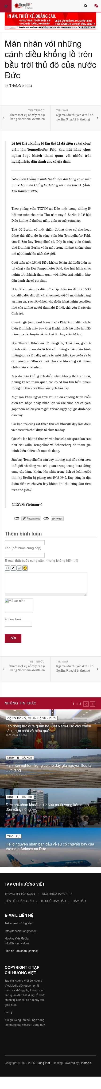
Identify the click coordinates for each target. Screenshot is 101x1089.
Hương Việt (42, 1063)
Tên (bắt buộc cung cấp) (23, 548)
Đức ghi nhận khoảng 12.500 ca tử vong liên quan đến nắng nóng (47, 807)
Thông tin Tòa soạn (20, 893)
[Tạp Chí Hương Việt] (24, 6)
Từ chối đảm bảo (53, 901)
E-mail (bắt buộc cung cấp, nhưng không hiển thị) (41, 560)
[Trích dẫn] (19, 568)
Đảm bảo (79, 901)
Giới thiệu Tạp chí (55, 893)
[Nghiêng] (13, 568)
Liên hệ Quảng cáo (19, 901)
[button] (86, 704)
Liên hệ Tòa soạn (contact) (22, 951)
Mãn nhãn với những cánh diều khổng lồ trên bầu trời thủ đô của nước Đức (50, 59)
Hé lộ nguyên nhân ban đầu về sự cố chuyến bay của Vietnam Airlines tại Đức (50, 846)
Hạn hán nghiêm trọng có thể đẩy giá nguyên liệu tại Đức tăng (49, 768)
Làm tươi (14, 619)
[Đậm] (7, 568)
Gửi (13, 638)
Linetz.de (85, 1063)
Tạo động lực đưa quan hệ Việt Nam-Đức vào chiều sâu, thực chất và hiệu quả (48, 728)
